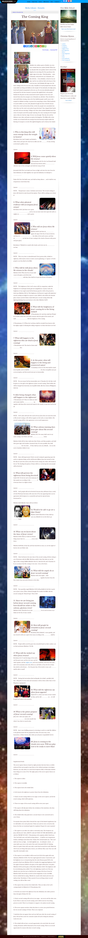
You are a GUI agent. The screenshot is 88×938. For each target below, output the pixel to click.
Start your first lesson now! (69, 29)
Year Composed (66, 60)
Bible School (46, 1)
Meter (63, 52)
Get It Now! (69, 100)
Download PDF (53, 49)
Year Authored (65, 58)
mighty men (29, 662)
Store (52, 1)
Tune (63, 56)
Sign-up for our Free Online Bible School (31, 936)
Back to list (18, 12)
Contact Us (57, 1)
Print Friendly (45, 49)
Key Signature (65, 50)
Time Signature (66, 53)
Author (64, 44)
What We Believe (51, 936)
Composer (64, 47)
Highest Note (65, 48)
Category (64, 45)
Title (63, 55)
